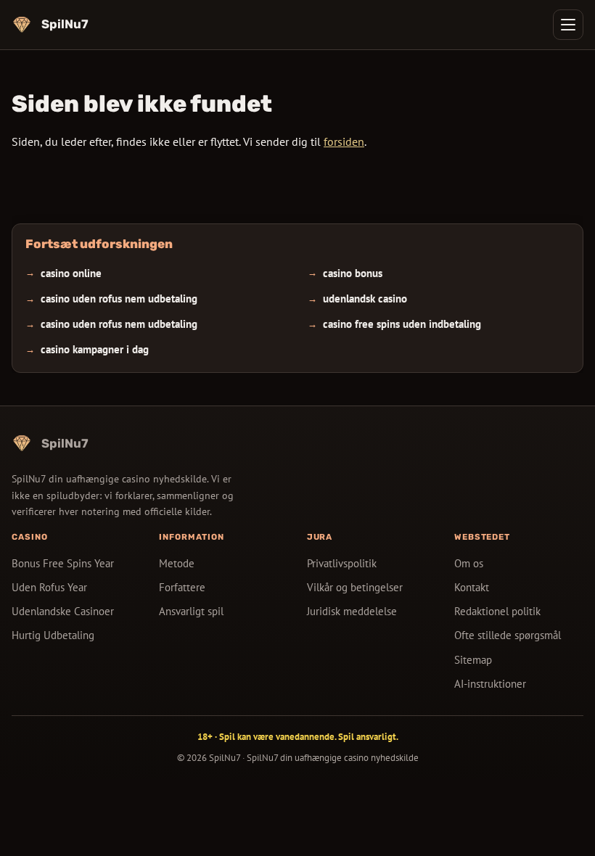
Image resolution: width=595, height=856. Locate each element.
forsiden (344, 141)
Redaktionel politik (497, 611)
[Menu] (568, 24)
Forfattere (182, 587)
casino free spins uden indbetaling (402, 324)
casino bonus (352, 273)
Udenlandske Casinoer (63, 611)
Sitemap (473, 659)
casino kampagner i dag (95, 350)
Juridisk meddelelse (352, 611)
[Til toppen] (560, 821)
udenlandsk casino (365, 298)
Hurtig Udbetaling (53, 635)
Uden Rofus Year (49, 587)
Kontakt (471, 587)
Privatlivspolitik (342, 563)
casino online (71, 273)
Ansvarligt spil (191, 611)
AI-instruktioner (490, 683)
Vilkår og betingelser (355, 587)
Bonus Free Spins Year (63, 563)
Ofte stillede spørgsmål (507, 635)
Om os (468, 563)
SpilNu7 (224, 758)
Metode (176, 563)
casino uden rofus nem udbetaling (119, 298)
